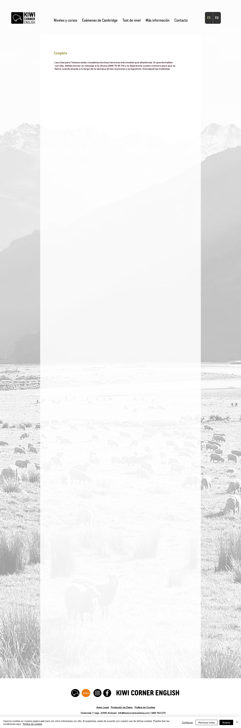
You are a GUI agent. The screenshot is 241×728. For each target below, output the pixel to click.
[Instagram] (97, 693)
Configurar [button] (187, 722)
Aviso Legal (102, 707)
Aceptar (226, 722)
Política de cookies (32, 724)
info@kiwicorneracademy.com (134, 712)
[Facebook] (107, 693)
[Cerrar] (237, 722)
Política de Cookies (145, 707)
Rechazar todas (206, 722)
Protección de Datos (122, 707)
